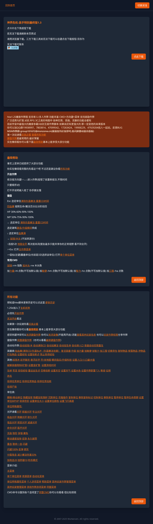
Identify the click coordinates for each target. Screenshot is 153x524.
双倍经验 (22, 370)
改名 (9, 376)
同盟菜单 (51, 487)
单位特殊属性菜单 (16, 481)
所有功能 (65, 168)
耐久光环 (32, 417)
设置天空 (55, 370)
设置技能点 (33, 354)
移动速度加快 (14, 438)
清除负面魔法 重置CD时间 (35, 201)
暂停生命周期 (131, 397)
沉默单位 (53, 397)
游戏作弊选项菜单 (36, 487)
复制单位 (73, 397)
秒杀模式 (33, 460)
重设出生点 (34, 370)
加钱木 (16, 359)
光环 (19, 411)
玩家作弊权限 (111, 334)
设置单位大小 (37, 401)
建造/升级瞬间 (24, 228)
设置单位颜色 (52, 401)
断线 (103, 370)
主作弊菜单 (25, 249)
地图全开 (22, 244)
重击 (9, 444)
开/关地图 (46, 359)
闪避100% (12, 449)
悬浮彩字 (35, 359)
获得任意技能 (44, 381)
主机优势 (25, 308)
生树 (9, 370)
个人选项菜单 (34, 481)
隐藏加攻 (28, 397)
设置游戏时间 (49, 365)
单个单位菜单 (67, 254)
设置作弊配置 (88, 370)
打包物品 (12, 354)
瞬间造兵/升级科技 (62, 359)
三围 (111, 271)
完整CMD (44, 492)
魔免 (25, 433)
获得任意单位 (14, 381)
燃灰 (26, 449)
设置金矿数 (34, 365)
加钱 (9, 265)
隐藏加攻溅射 (40, 397)
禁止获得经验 (47, 354)
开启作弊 (19, 313)
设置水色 (76, 370)
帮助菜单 (46, 481)
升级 (73, 351)
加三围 (103, 351)
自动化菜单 (38, 476)
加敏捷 (88, 351)
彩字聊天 (25, 359)
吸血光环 (12, 417)
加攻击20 (12, 460)
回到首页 (10, 5)
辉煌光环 (27, 411)
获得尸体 (12, 386)
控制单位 (98, 397)
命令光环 (12, 428)
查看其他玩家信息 (86, 334)
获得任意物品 (29, 381)
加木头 (26, 265)
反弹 (21, 449)
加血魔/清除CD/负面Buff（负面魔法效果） (38, 351)
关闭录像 (53, 334)
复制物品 (122, 351)
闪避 (25, 444)
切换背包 (112, 351)
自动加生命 (65, 345)
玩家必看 (26, 134)
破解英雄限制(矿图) (17, 365)
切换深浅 (142, 5)
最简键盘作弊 (53, 340)
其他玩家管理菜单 (16, 487)
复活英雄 (66, 351)
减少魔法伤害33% (26, 454)
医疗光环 (22, 428)
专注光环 (37, 411)
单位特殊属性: (14, 406)
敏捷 (44, 271)
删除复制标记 (86, 397)
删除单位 (108, 397)
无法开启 (12, 318)
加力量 (80, 351)
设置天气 (66, 370)
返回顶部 (138, 279)
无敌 (9, 433)
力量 (12, 271)
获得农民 (24, 401)
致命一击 (17, 444)
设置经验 (22, 354)
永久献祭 (32, 438)
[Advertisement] (76, 82)
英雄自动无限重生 (93, 345)
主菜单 (10, 471)
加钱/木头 (15, 238)
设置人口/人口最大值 (83, 359)
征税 (108, 370)
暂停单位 (118, 397)
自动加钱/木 (26, 345)
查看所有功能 (39, 134)
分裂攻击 (12, 454)
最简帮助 (38, 142)
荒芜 (15, 370)
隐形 (15, 433)
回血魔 (10, 206)
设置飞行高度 (67, 401)
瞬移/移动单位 (14, 397)
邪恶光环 (22, 422)
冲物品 (141, 351)
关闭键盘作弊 (33, 334)
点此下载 (138, 56)
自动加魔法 (53, 345)
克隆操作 (63, 397)
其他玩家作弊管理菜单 (64, 481)
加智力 (95, 351)
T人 (98, 370)
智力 (78, 271)
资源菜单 (27, 476)
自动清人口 (78, 345)
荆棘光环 (22, 417)
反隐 (24, 438)
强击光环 (12, 422)
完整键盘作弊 (24, 340)
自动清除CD (39, 345)
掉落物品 (133, 351)
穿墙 (20, 433)
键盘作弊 (12, 138)
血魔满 (22, 233)
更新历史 (50, 302)
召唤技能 (45, 370)
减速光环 (32, 422)
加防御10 (22, 460)
